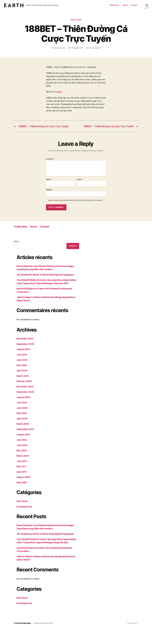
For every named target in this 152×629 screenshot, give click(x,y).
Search (16, 241)
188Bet (59, 91)
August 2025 (23, 349)
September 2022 (25, 429)
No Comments (94, 48)
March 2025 (23, 376)
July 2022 (22, 440)
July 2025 (22, 354)
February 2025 (24, 381)
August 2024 (23, 397)
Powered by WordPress (43, 623)
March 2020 (23, 456)
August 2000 (23, 477)
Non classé (76, 19)
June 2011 (22, 461)
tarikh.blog (26, 623)
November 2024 (25, 386)
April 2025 (22, 370)
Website (49, 190)
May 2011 (21, 466)
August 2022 (23, 434)
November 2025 (25, 338)
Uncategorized (24, 506)
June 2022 (22, 445)
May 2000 (22, 482)
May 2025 (22, 365)
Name (49, 179)
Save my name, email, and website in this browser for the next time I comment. (75, 200)
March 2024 (23, 424)
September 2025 (25, 344)
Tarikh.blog (113, 5)
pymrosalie (61, 48)
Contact (133, 5)
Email (79, 179)
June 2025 (22, 360)
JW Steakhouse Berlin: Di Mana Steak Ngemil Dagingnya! (45, 274)
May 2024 (22, 413)
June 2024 (22, 408)
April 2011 (22, 472)
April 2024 (22, 418)
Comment (50, 159)
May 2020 (22, 450)
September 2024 (25, 392)
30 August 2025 (77, 48)
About (125, 5)
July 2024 (22, 402)
